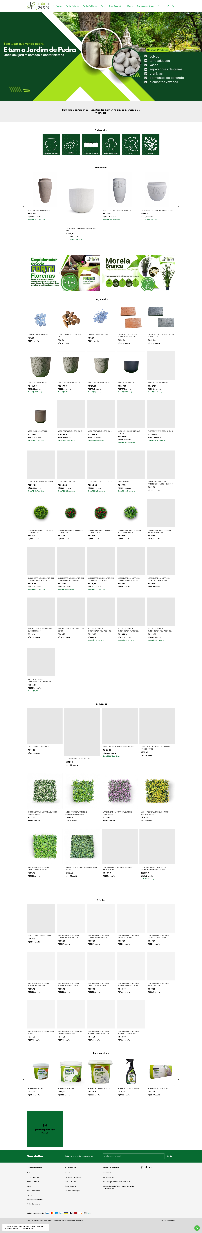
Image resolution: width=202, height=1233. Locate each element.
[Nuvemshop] (168, 1220)
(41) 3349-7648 (108, 1177)
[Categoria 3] (91, 144)
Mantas (130, 6)
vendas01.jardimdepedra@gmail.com (116, 1182)
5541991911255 (108, 1173)
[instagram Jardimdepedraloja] (142, 1167)
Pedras (59, 6)
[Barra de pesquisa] (167, 6)
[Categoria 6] (150, 144)
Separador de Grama (145, 6)
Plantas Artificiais (90, 6)
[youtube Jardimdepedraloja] (150, 1167)
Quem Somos (70, 1173)
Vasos (103, 6)
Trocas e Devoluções (72, 1191)
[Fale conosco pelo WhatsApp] (197, 1228)
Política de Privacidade (73, 1177)
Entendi (31, 1228)
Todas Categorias (33, 1204)
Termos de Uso (70, 1182)
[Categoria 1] (51, 144)
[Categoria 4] (111, 144)
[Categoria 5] (131, 144)
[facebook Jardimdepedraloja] (146, 1167)
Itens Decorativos (116, 6)
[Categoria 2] (71, 144)
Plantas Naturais (72, 6)
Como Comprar (70, 1186)
